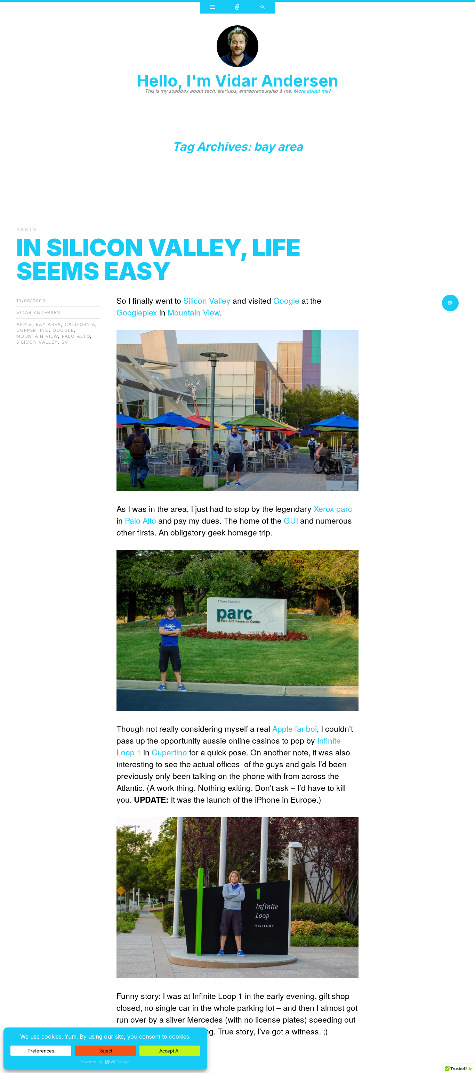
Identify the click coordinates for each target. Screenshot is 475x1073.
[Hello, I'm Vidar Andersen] (237, 48)
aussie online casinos (241, 740)
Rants (26, 229)
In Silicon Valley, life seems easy (158, 259)
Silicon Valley (207, 300)
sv (65, 342)
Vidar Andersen (38, 312)
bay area (48, 324)
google (63, 330)
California (80, 324)
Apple (282, 728)
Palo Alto (140, 520)
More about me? (312, 91)
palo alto (76, 336)
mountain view (37, 336)
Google (286, 300)
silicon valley (37, 342)
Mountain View (194, 312)
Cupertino (169, 752)
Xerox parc (333, 508)
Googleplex (136, 312)
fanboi (306, 728)
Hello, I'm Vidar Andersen (237, 80)
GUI (292, 520)
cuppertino (32, 330)
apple (24, 324)
